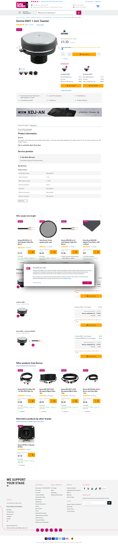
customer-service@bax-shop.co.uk (18, 528)
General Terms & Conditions (74, 504)
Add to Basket (92, 296)
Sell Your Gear (70, 497)
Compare (22, 262)
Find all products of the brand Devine (26, 365)
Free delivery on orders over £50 (40, 5)
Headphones (38, 501)
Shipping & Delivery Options (74, 490)
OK (88, 283)
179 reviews (72, 395)
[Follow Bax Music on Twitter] (88, 488)
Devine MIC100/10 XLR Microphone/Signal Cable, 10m (47, 391)
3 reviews (27, 449)
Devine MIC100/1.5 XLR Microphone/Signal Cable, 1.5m (69, 391)
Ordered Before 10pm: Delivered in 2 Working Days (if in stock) (48, 7)
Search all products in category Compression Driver (30, 421)
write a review (40, 24)
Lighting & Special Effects (41, 515)
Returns (69, 492)
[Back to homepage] (19, 12)
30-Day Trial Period (79, 5)
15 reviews (93, 246)
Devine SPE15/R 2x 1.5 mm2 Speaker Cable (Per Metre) (25, 242)
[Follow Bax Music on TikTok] (96, 488)
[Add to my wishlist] (98, 54)
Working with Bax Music (57, 495)
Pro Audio (37, 492)
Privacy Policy (67, 278)
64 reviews (93, 395)
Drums (37, 511)
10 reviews (28, 247)
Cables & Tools (39, 517)
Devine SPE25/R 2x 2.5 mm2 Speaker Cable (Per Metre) (69, 242)
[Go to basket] (98, 5)
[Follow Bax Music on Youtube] (92, 488)
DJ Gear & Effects (39, 495)
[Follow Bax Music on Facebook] (84, 488)
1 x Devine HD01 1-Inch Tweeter (83, 336)
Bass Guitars (38, 508)
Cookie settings (71, 511)
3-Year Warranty (81, 95)
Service (69, 485)
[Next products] (100, 215)
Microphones (38, 499)
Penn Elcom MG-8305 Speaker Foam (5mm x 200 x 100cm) (91, 242)
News (52, 490)
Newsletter (54, 492)
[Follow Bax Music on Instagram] (100, 488)
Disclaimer (69, 506)
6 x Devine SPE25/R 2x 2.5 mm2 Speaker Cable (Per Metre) (86, 338)
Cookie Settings (37, 282)
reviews (31, 24)
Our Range (53, 488)
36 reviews (28, 395)
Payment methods (71, 488)
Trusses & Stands (39, 520)
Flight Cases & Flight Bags (42, 522)
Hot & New (38, 490)
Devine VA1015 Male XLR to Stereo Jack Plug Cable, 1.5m (91, 391)
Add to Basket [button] (85, 54)
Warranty (69, 495)
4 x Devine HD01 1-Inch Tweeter (83, 307)
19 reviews (72, 246)
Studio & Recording (40, 497)
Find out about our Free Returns (14, 506)
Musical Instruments (40, 504)
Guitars (37, 506)
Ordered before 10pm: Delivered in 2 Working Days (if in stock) (30, 96)
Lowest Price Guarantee (80, 7)
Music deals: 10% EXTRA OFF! (42, 488)
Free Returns (52, 100)
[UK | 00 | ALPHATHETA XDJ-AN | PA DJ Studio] (59, 112)
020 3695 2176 (14, 525)
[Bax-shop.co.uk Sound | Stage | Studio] (22, 5)
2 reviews (49, 246)
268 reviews (50, 395)
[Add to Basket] (31, 252)
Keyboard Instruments (40, 513)
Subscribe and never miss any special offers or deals (96, 498)
